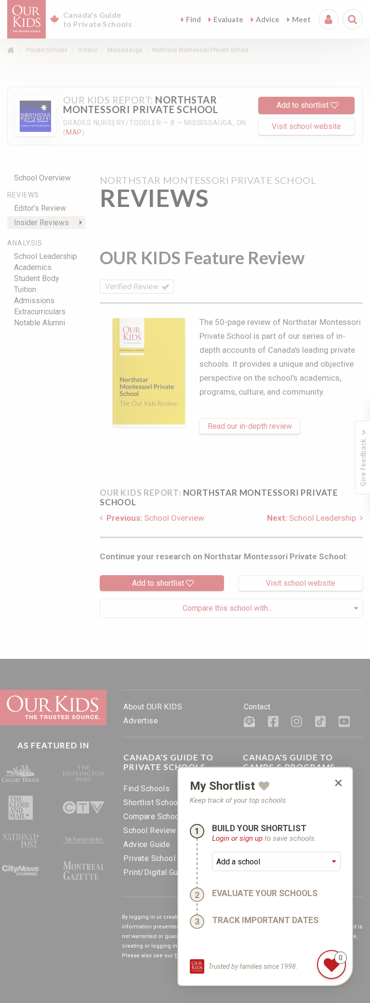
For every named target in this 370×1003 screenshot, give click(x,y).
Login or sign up (237, 838)
